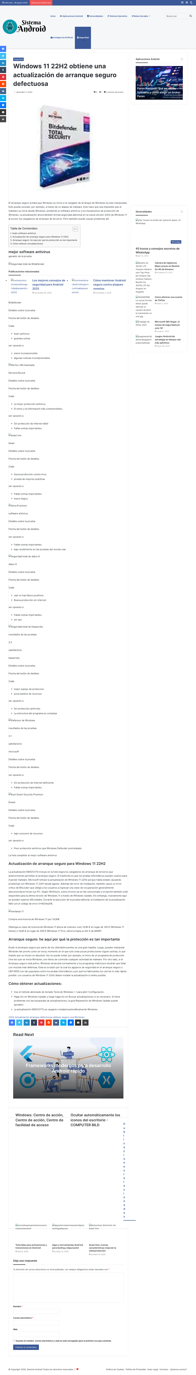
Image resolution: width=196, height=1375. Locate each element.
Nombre (18, 1306)
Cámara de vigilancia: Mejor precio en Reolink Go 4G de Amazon (167, 266)
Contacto (164, 1369)
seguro (65, 1017)
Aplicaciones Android (72, 16)
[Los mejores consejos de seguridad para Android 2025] (19, 286)
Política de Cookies (115, 1369)
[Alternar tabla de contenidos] (73, 229)
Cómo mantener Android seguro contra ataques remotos (109, 284)
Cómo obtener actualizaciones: (28, 243)
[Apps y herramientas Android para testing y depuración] (68, 1233)
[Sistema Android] (24, 26)
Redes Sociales (140, 16)
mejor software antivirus (24, 233)
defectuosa (46, 1017)
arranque (35, 1017)
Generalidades (96, 16)
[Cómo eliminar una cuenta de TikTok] (144, 307)
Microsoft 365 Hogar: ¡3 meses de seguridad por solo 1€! (167, 324)
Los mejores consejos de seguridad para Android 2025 (48, 284)
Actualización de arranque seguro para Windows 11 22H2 (40, 237)
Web (15, 1329)
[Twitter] (19, 1023)
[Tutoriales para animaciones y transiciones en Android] (31, 1233)
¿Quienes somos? (178, 1369)
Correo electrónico (23, 1318)
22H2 (11, 1017)
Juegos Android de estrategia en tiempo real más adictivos (168, 339)
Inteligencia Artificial (63, 37)
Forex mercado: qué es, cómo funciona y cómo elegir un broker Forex (159, 92)
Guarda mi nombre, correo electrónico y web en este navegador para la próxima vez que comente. (64, 1341)
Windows (80, 1017)
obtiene (57, 1017)
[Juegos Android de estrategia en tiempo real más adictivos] (144, 340)
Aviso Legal (152, 1369)
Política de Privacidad (136, 1369)
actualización (22, 1017)
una (72, 1017)
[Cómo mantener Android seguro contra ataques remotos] (80, 286)
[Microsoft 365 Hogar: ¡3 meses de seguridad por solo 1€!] (144, 326)
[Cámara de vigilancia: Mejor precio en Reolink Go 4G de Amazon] (144, 277)
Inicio (53, 16)
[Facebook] (12, 1023)
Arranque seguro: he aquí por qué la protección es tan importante (45, 240)
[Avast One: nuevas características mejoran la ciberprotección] (105, 1233)
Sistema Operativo (118, 16)
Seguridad (84, 37)
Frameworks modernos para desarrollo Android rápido (68, 1068)
